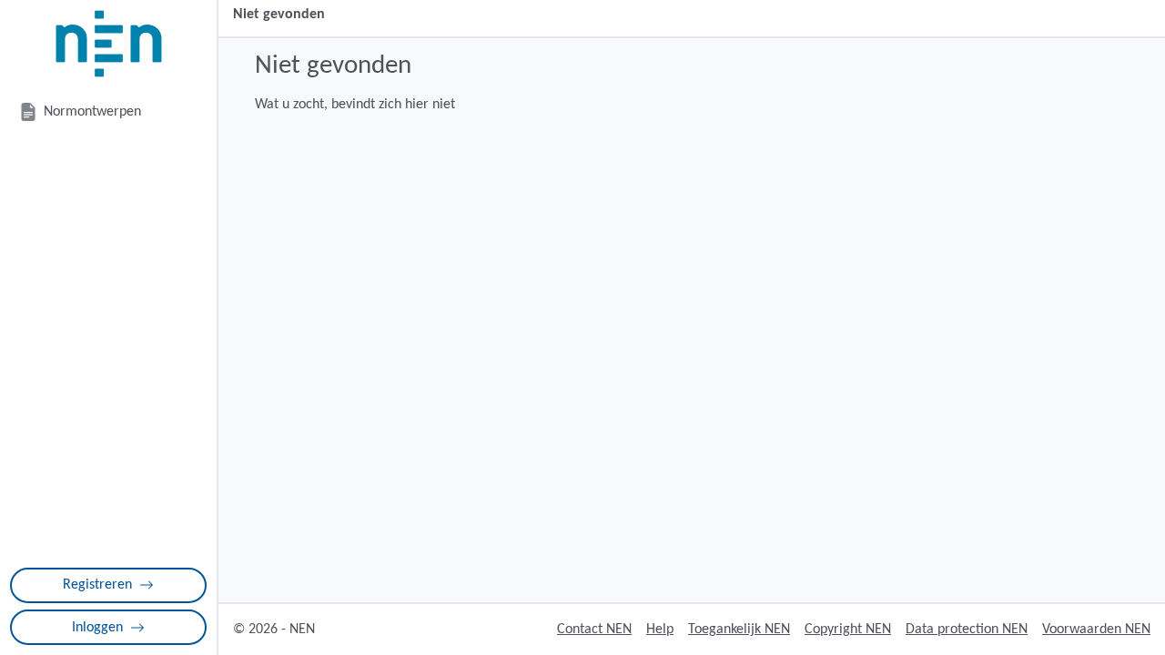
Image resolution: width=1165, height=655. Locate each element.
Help (660, 629)
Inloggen (97, 627)
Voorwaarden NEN (1096, 629)
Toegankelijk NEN (739, 629)
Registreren (97, 585)
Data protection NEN (967, 629)
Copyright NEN (848, 629)
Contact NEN (594, 629)
